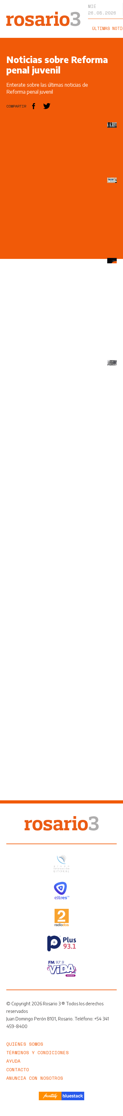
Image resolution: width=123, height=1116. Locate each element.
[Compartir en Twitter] (46, 106)
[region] (53, 217)
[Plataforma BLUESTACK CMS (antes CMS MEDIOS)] (73, 1096)
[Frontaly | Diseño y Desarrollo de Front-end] (50, 1096)
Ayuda (13, 1061)
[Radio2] (62, 917)
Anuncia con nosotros (34, 1078)
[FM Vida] (61, 969)
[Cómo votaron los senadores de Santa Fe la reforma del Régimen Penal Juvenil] (112, 180)
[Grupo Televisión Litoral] (61, 863)
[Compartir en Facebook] (34, 106)
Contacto (17, 1069)
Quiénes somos (24, 1044)
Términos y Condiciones (37, 1052)
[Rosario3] (43, 15)
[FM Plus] (61, 943)
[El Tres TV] (61, 890)
